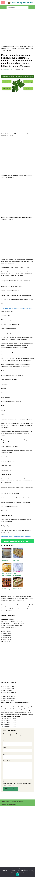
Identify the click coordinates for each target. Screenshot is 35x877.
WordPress (13, 804)
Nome (5, 741)
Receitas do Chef (7, 69)
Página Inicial (5, 801)
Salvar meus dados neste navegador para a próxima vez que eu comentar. (17, 784)
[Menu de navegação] (3, 2)
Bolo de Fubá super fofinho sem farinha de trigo (17, 536)
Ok (18, 874)
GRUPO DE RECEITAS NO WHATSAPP (17, 541)
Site (4, 754)
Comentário (6, 761)
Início (2, 46)
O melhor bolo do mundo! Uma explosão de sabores (18, 308)
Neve (2, 804)
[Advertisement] (17, 27)
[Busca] (26, 7)
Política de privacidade (17, 801)
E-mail (5, 747)
